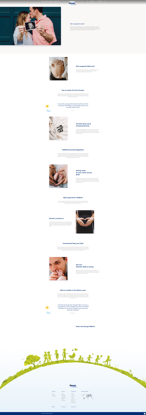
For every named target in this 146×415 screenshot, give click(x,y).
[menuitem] (47, 1)
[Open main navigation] (41, 1)
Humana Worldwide (84, 391)
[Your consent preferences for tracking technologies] (144, 413)
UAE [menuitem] (87, 1)
